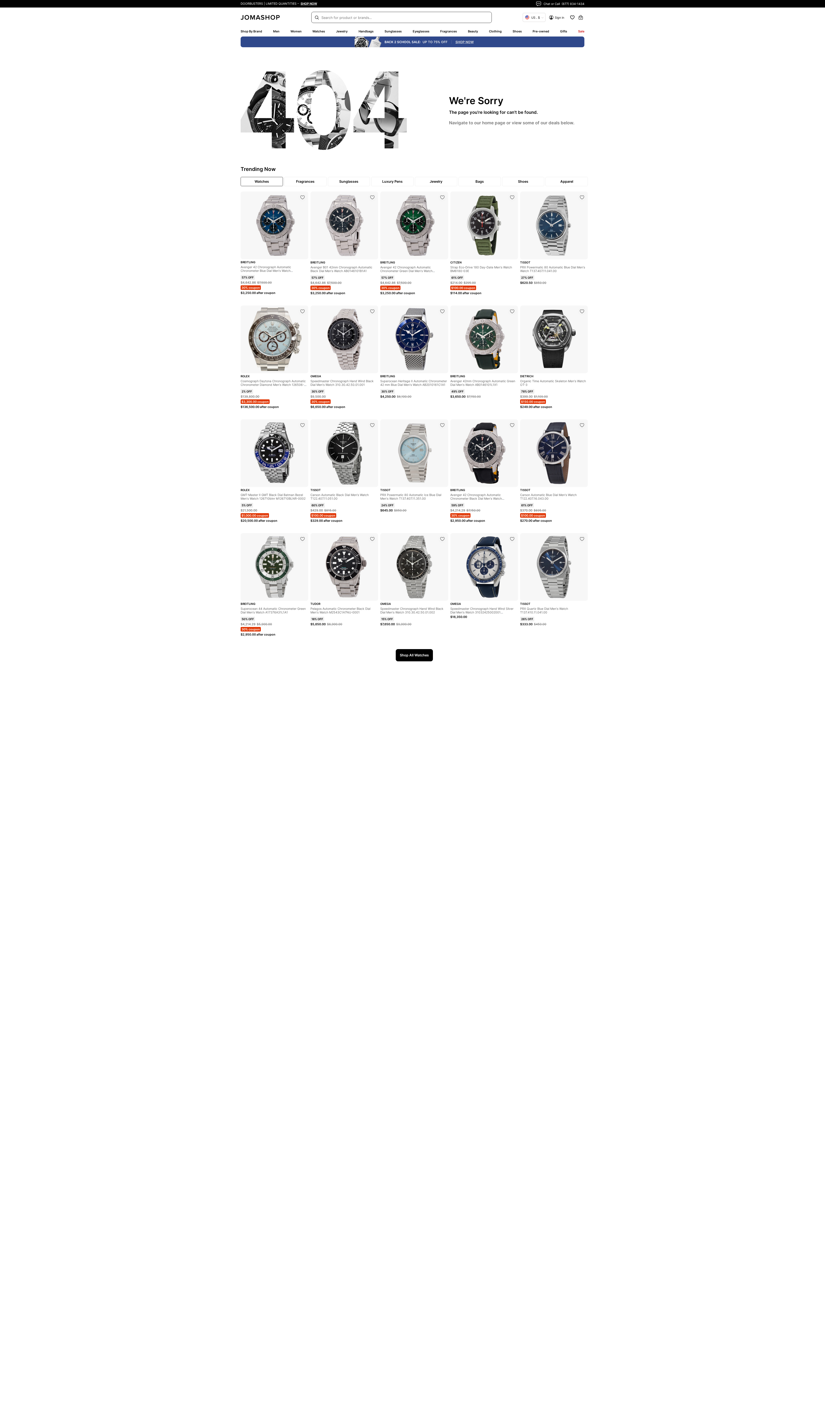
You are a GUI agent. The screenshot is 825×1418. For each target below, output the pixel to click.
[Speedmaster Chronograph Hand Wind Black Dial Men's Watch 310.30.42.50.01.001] (372, 311)
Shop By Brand (251, 31)
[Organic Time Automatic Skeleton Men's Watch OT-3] (582, 311)
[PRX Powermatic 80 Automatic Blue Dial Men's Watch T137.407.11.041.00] (582, 197)
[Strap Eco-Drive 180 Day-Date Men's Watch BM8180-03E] (512, 197)
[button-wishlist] (572, 17)
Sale (581, 31)
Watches (318, 31)
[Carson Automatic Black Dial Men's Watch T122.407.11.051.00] (372, 425)
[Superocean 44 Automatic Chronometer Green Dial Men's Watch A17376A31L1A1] (302, 539)
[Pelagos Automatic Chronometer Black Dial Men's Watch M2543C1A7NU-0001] (372, 539)
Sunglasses (393, 31)
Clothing (495, 31)
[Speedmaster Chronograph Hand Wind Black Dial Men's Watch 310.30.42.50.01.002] (442, 539)
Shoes (517, 31)
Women (296, 31)
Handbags (366, 31)
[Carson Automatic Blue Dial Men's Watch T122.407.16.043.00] (582, 425)
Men (276, 31)
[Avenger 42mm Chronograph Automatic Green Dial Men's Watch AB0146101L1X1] (512, 311)
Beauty (473, 31)
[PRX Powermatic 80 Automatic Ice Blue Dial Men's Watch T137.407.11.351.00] (442, 425)
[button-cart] (580, 17)
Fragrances (448, 31)
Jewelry (342, 31)
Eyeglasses (421, 31)
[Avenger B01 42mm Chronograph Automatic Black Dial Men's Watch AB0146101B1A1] (372, 197)
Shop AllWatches (414, 655)
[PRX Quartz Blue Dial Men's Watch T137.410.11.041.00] (582, 539)
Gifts (563, 31)
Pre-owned (541, 31)
